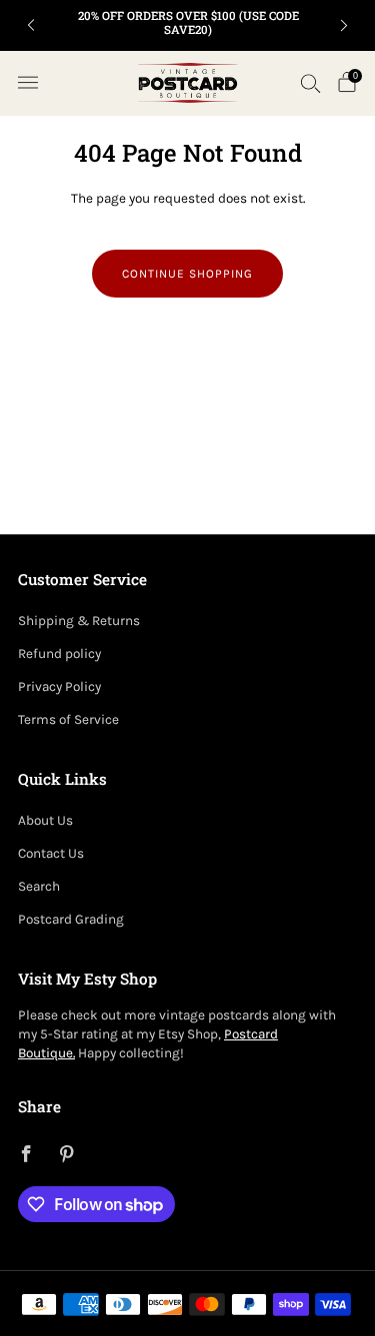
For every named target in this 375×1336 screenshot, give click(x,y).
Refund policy (59, 653)
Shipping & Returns (79, 620)
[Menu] (28, 83)
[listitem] (188, 25)
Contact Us (51, 853)
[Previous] (31, 25)
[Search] (311, 83)
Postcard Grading (71, 919)
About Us (45, 820)
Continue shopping (187, 274)
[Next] (344, 25)
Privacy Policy (59, 686)
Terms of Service (68, 719)
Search (39, 886)
